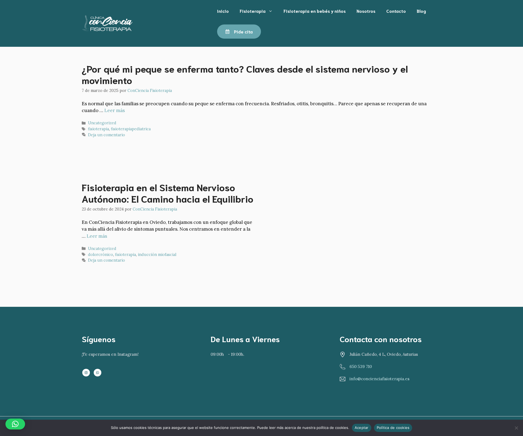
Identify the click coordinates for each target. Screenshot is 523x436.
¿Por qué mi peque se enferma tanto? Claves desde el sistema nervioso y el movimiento (245, 74)
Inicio (223, 11)
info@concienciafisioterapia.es (379, 378)
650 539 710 (360, 366)
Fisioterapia (253, 11)
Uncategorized (102, 122)
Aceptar (362, 427)
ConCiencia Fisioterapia (175, 23)
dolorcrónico (100, 254)
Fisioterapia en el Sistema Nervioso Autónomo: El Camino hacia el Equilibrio (167, 193)
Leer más (114, 110)
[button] (15, 424)
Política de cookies (393, 427)
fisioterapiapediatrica (131, 128)
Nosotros (366, 11)
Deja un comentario (106, 134)
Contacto (396, 11)
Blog (421, 11)
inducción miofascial (157, 254)
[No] (516, 428)
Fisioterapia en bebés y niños (315, 11)
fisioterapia (98, 128)
